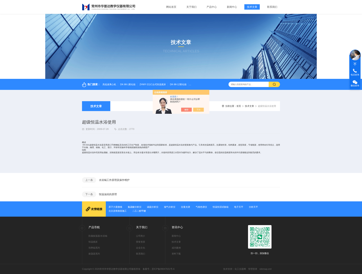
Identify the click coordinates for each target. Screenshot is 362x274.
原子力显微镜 (115, 207)
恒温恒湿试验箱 (221, 207)
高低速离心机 (109, 84)
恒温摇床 (93, 242)
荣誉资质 (140, 242)
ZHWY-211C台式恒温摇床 (153, 84)
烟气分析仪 (169, 207)
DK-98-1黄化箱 (127, 84)
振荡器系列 (94, 254)
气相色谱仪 (201, 207)
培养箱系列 (94, 248)
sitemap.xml (265, 269)
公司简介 (140, 236)
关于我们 (191, 7)
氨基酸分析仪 (134, 207)
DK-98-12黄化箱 (178, 84)
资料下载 (176, 254)
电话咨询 (355, 74)
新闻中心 (232, 7)
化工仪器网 (240, 269)
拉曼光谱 (185, 207)
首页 (238, 106)
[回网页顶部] (355, 64)
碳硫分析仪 (152, 207)
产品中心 (212, 7)
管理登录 (252, 269)
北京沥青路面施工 (118, 211)
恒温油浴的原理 (108, 194)
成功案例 (176, 248)
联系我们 (272, 7)
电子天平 (238, 207)
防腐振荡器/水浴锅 (98, 236)
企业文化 (140, 248)
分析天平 (253, 207)
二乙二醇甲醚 (139, 211)
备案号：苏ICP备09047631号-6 (158, 269)
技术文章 (252, 7)
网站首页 (171, 7)
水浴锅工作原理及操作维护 (114, 180)
